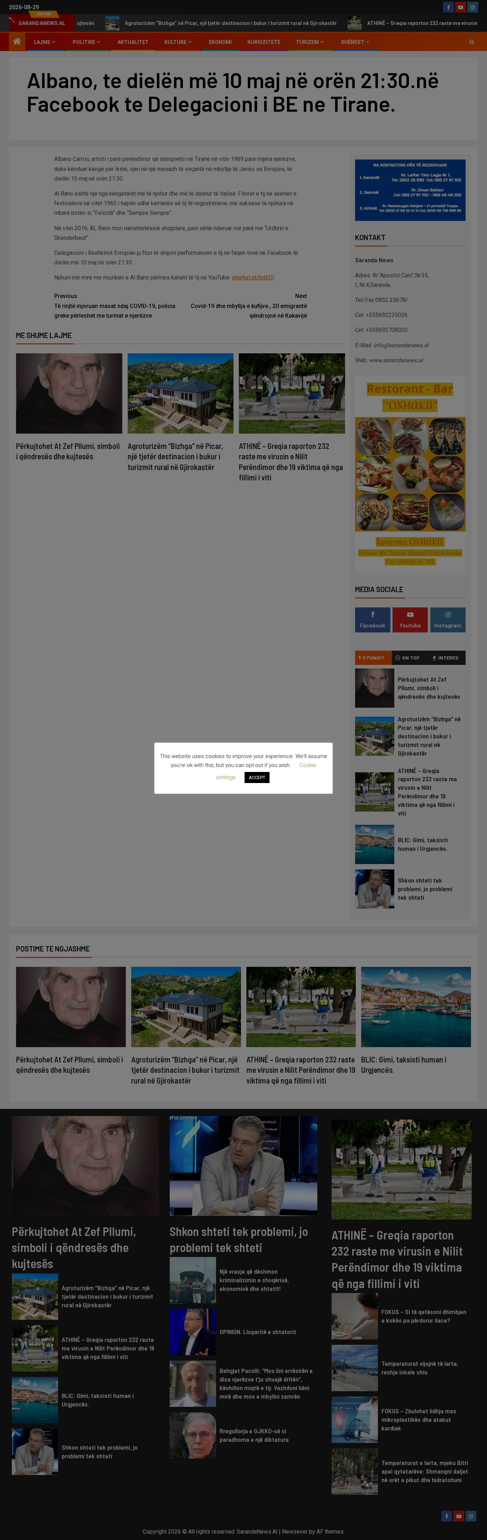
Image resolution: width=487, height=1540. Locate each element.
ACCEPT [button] (257, 777)
